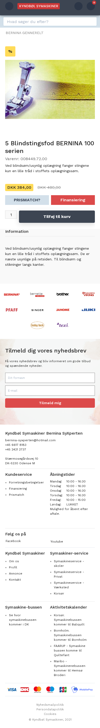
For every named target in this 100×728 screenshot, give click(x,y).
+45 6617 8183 (15, 445)
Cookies (50, 714)
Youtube (57, 541)
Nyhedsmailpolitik (50, 705)
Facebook (13, 541)
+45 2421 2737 (15, 449)
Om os (14, 561)
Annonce (15, 573)
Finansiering (73, 199)
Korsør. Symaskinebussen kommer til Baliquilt (69, 619)
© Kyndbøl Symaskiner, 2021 (50, 719)
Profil (13, 567)
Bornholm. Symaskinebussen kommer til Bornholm (70, 635)
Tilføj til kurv (57, 216)
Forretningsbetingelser (26, 482)
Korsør (59, 593)
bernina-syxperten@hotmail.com (30, 440)
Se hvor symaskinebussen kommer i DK (22, 619)
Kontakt (15, 579)
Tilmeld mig (50, 403)
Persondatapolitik (50, 709)
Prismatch (16, 495)
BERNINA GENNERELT (25, 33)
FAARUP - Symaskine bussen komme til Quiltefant (69, 650)
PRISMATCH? (27, 199)
